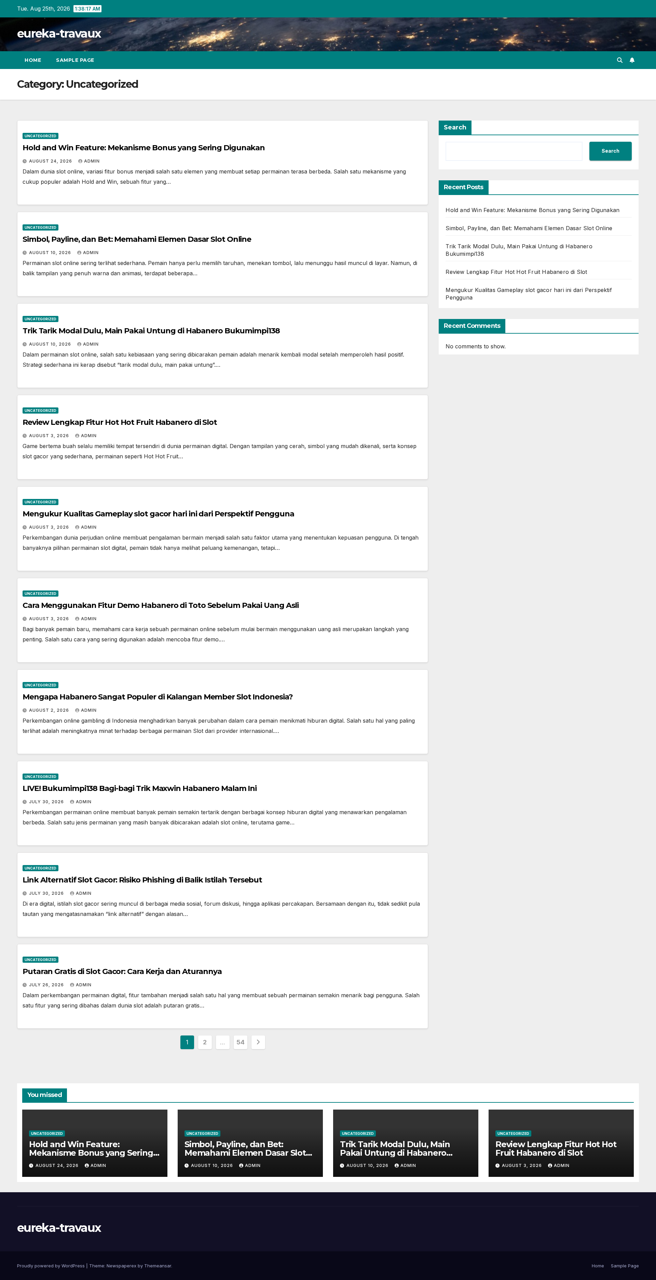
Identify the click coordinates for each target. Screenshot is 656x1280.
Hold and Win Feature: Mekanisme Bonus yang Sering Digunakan (144, 147)
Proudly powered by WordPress (51, 1265)
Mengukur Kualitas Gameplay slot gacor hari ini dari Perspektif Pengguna (158, 513)
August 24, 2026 (51, 161)
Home (33, 60)
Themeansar (157, 1265)
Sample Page (75, 60)
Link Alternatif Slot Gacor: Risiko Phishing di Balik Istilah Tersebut (142, 880)
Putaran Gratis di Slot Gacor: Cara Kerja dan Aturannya (122, 971)
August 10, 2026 (50, 252)
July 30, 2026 (47, 801)
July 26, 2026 (47, 984)
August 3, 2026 (49, 435)
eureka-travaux (59, 33)
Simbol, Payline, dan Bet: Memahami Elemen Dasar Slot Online (137, 239)
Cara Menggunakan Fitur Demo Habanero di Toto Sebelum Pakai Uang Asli (161, 605)
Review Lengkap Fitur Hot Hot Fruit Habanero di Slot (120, 422)
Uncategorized (40, 136)
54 (240, 1042)
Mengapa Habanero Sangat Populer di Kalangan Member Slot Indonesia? (157, 696)
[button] (620, 60)
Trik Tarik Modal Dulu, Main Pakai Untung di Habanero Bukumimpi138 (151, 330)
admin (92, 161)
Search (455, 127)
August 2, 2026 (49, 710)
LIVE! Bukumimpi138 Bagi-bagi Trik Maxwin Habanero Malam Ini (140, 788)
